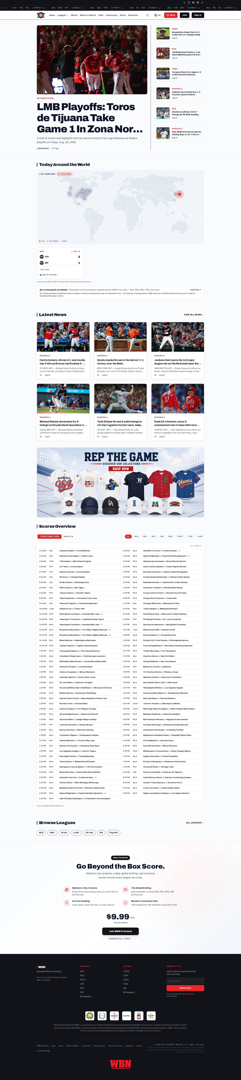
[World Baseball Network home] (120, 1068)
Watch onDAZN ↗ (49, 279)
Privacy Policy (99, 1050)
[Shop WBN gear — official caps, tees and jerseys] (120, 486)
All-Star (89, 837)
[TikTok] (202, 2)
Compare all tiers (120, 943)
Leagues (61, 15)
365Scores (59, 810)
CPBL (190, 540)
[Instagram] (189, 2)
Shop (53, 1050)
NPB (153, 540)
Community (111, 15)
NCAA (64, 837)
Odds (100, 15)
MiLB (170, 540)
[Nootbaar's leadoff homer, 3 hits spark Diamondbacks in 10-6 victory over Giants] (92, 59)
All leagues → (86, 1000)
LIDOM (126, 975)
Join (184, 15)
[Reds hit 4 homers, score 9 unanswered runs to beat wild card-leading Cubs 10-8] (177, 416)
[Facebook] (198, 2)
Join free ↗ (195, 294)
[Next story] (142, 60)
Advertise (133, 15)
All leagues (195, 827)
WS (101, 837)
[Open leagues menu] (67, 15)
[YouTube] (193, 2)
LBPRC (126, 984)
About (123, 15)
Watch (74, 15)
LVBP (125, 979)
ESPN (54, 286)
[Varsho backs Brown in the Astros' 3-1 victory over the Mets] (120, 354)
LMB (162, 540)
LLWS (200, 540)
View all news (194, 319)
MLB (49, 286)
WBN (41, 971)
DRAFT (180, 540)
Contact (139, 1050)
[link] (60, 267)
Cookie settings (43, 1055)
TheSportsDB (63, 286)
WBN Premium (188, 998)
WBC (52, 837)
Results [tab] (68, 540)
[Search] (147, 15)
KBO (145, 540)
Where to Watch (88, 15)
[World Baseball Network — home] (41, 15)
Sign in (197, 15)
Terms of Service (115, 1050)
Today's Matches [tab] (49, 540)
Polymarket (86, 286)
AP (41, 379)
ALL (128, 540)
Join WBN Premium (120, 935)
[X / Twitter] (184, 2)
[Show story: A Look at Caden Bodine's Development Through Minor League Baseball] (82, 90)
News (52, 15)
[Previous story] (41, 60)
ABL (125, 992)
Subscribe (185, 992)
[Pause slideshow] (102, 90)
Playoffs (113, 837)
